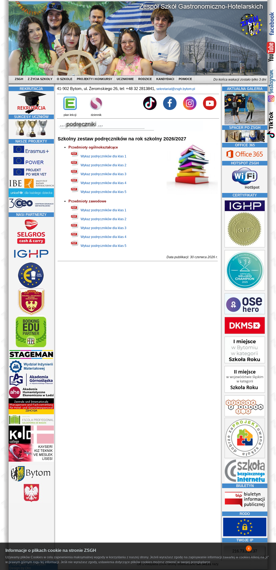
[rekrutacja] (31, 113)
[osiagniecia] (31, 137)
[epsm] (31, 424)
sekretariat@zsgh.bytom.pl (175, 89)
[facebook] (271, 23)
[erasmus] (31, 154)
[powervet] (31, 176)
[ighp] (31, 261)
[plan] (70, 109)
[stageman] (31, 359)
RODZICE (145, 79)
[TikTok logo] (149, 109)
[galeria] (245, 123)
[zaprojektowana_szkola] (245, 457)
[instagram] (271, 85)
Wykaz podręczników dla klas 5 (103, 192)
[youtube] (271, 52)
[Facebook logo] (169, 109)
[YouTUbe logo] (209, 109)
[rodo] (244, 535)
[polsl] (31, 372)
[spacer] (245, 141)
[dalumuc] (31, 442)
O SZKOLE (64, 79)
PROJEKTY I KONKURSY (94, 79)
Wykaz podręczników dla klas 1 (103, 156)
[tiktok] (271, 124)
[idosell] (31, 348)
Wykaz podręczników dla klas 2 (103, 165)
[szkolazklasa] (245, 362)
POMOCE (185, 79)
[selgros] (31, 244)
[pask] (31, 314)
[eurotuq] (31, 287)
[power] (31, 165)
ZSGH (19, 79)
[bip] (244, 509)
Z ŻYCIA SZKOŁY (40, 79)
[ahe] (31, 397)
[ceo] (31, 196)
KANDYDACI (165, 79)
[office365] (244, 159)
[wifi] (244, 190)
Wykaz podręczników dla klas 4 (103, 183)
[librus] (96, 109)
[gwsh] (31, 385)
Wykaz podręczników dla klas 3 (103, 174)
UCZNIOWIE (125, 79)
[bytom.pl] (31, 481)
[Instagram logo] (189, 109)
